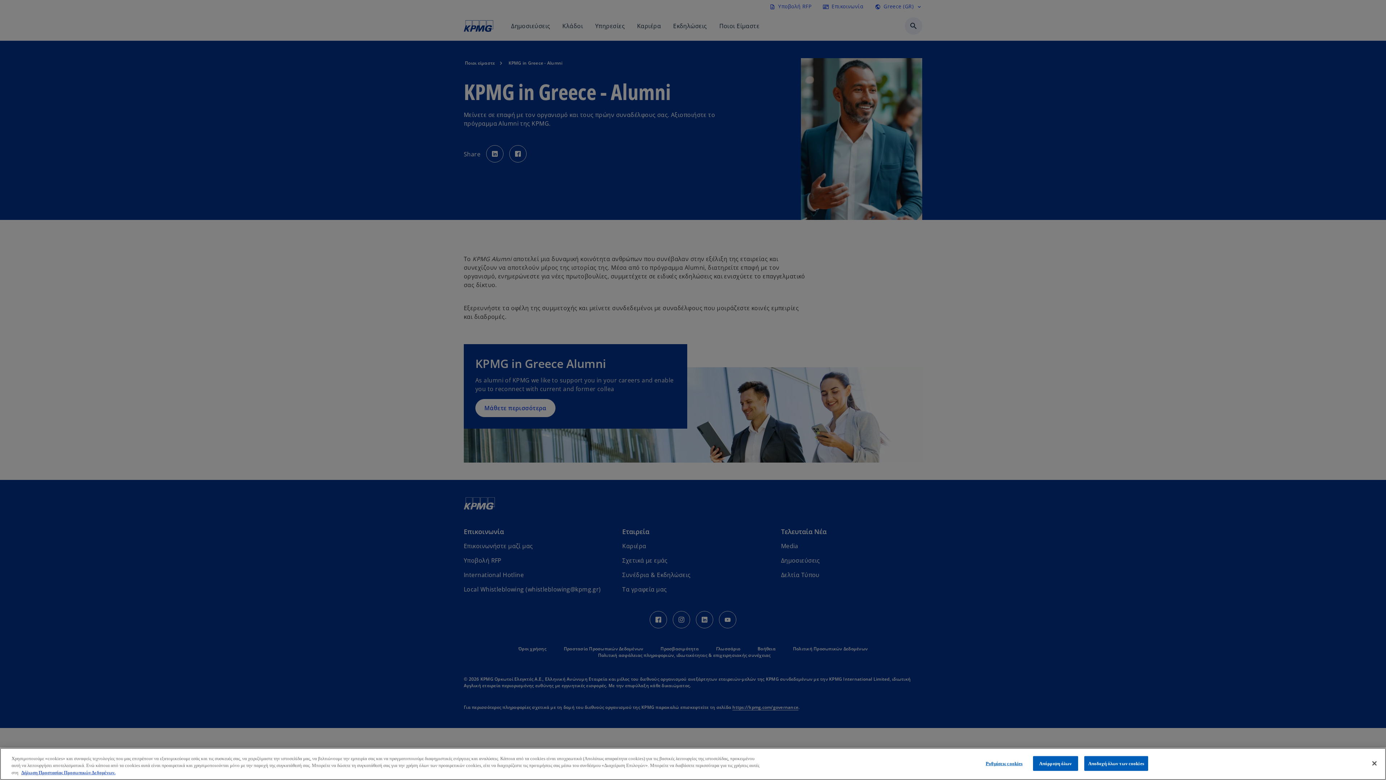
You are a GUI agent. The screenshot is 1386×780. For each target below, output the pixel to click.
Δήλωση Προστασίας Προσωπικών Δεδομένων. (68, 772)
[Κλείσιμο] (1374, 763)
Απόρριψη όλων (1055, 763)
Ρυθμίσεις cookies (1004, 763)
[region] (693, 764)
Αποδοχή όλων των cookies (1116, 763)
